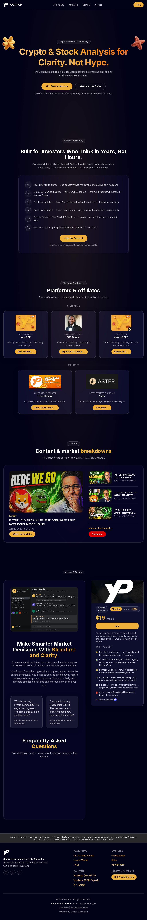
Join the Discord (73, 238)
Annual (130, 609)
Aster (114, 860)
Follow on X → (121, 351)
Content (86, 5)
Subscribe (97, 534)
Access (98, 5)
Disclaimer (64, 907)
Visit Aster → (102, 407)
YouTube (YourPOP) (85, 875)
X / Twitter (79, 884)
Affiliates (73, 5)
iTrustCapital (118, 855)
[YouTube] (13, 872)
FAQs (76, 864)
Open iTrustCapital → (45, 407)
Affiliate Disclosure (79, 907)
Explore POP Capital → (73, 351)
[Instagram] (6, 872)
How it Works (81, 860)
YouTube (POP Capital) (86, 880)
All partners (117, 864)
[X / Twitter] (19, 872)
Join (138, 5)
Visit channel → (26, 351)
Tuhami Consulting (79, 911)
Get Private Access (57, 86)
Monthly (116, 609)
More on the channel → (100, 528)
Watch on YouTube (90, 86)
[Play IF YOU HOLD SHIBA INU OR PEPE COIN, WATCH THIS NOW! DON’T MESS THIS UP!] (46, 492)
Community (58, 5)
